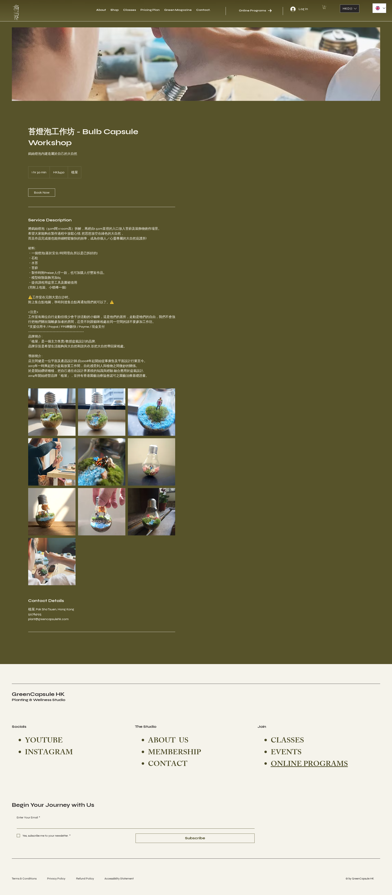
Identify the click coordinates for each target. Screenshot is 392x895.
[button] (324, 7)
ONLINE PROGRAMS (309, 764)
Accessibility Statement (119, 878)
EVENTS (286, 753)
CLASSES (287, 741)
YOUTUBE (44, 741)
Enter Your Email (28, 817)
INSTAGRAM (49, 753)
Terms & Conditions (24, 878)
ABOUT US (168, 741)
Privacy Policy (56, 878)
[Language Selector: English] (379, 8)
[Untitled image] (52, 412)
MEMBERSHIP (174, 753)
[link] (41, 192)
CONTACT (167, 764)
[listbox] (349, 8)
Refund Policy (85, 878)
